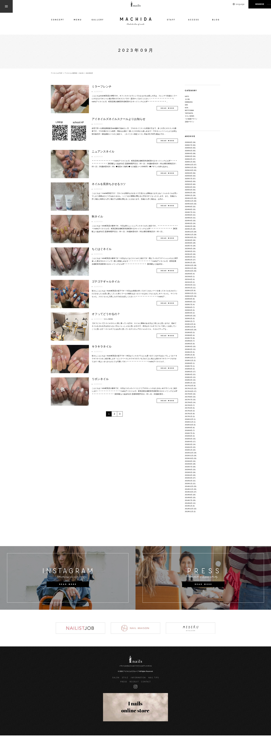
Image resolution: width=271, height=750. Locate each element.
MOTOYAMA (189, 110)
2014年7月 (188, 500)
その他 (187, 99)
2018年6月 (188, 369)
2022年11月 (189, 268)
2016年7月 (188, 433)
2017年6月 (188, 402)
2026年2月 (188, 159)
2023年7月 (188, 246)
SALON (115, 677)
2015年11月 (189, 455)
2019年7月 (188, 338)
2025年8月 (188, 176)
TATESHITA (189, 113)
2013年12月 (189, 509)
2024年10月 (189, 204)
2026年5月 (188, 150)
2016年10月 (189, 425)
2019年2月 (188, 352)
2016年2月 (188, 447)
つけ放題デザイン (191, 119)
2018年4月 (188, 374)
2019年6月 (188, 341)
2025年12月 (189, 164)
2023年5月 (188, 251)
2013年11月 (189, 511)
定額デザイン (189, 122)
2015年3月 (188, 478)
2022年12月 (189, 265)
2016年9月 (188, 427)
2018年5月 (188, 371)
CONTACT (146, 681)
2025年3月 (188, 190)
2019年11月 (189, 327)
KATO (187, 96)
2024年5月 (188, 218)
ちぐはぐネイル (102, 249)
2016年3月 (188, 444)
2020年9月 (188, 299)
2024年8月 (188, 209)
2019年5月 (188, 343)
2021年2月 (188, 285)
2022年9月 (188, 274)
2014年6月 (188, 503)
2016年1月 (188, 450)
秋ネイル (97, 216)
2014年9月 (188, 495)
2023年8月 (188, 243)
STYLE (125, 677)
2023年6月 (188, 248)
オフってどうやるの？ (106, 314)
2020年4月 (188, 313)
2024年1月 (188, 229)
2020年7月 (188, 304)
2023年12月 (189, 232)
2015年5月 (188, 472)
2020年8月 (188, 302)
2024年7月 (188, 212)
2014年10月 (189, 492)
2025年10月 (189, 170)
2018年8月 (188, 363)
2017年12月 (189, 385)
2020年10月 (189, 296)
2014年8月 (188, 497)
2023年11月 (189, 234)
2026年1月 (188, 162)
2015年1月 (188, 483)
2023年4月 (188, 254)
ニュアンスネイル (103, 151)
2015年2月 (188, 481)
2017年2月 (188, 413)
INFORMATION (138, 677)
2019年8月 (188, 335)
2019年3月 (188, 349)
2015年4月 (188, 475)
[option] (80, 628)
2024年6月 (188, 215)
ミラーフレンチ (102, 86)
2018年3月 (188, 377)
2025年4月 (188, 187)
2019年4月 (188, 346)
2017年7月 (188, 399)
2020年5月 (188, 310)
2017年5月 (188, 405)
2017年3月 (188, 411)
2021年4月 (188, 279)
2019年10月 (189, 329)
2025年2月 (188, 192)
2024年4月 (188, 220)
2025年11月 (189, 167)
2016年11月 (189, 422)
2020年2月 (188, 318)
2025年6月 (188, 181)
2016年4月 (188, 441)
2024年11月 (189, 201)
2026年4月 (188, 153)
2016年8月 (188, 430)
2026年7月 (188, 145)
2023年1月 (188, 262)
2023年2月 (188, 260)
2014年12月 (189, 486)
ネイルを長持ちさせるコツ (109, 184)
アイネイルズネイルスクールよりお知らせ (118, 119)
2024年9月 (188, 206)
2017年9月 (188, 394)
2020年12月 (189, 290)
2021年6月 (188, 276)
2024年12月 (189, 198)
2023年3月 (188, 257)
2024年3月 (188, 223)
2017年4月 (188, 408)
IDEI (186, 105)
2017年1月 (188, 416)
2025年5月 (188, 184)
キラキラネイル (102, 346)
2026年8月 (188, 142)
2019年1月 (188, 355)
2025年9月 (188, 173)
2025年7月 (188, 178)
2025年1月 (188, 195)
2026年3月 (188, 156)
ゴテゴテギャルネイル (106, 281)
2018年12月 (189, 357)
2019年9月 (188, 332)
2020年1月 (188, 321)
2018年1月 (188, 383)
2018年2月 (188, 380)
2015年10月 (189, 458)
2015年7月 (188, 467)
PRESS (123, 681)
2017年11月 (189, 388)
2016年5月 (188, 439)
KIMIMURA (189, 102)
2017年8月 (188, 397)
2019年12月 (189, 324)
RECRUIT (134, 681)
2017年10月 (189, 391)
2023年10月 (189, 237)
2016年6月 (188, 436)
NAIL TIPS (153, 677)
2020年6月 (188, 307)
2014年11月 (189, 489)
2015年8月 (188, 464)
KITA (186, 108)
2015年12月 (189, 453)
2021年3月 (188, 282)
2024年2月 (188, 226)
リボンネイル (100, 379)
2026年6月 (188, 148)
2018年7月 (188, 366)
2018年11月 (189, 360)
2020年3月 (188, 316)
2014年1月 (188, 506)
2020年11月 (189, 293)
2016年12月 (189, 419)
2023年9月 (188, 240)
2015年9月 (188, 461)
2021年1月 (188, 288)
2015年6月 (188, 469)
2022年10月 (189, 271)
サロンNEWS (108, 319)
